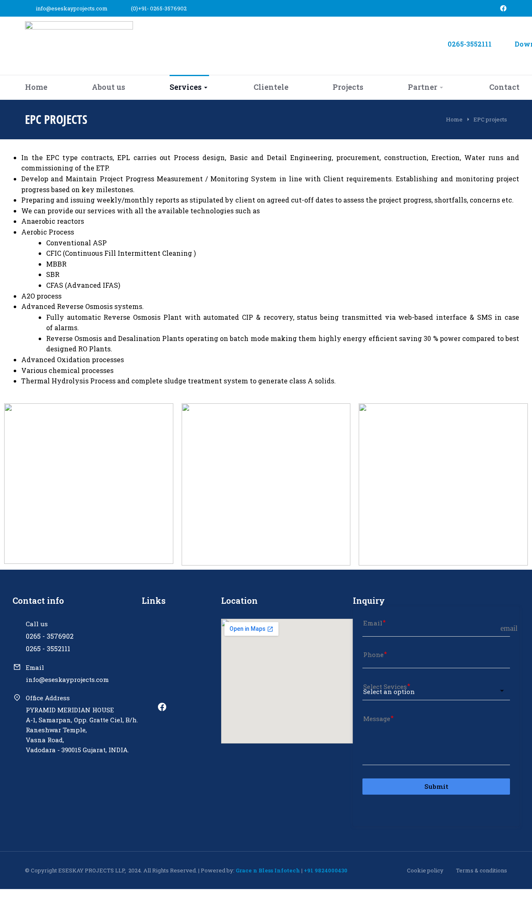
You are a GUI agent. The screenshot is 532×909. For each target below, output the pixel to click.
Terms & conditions (481, 870)
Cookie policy (425, 870)
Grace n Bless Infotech (268, 870)
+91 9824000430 (325, 870)
